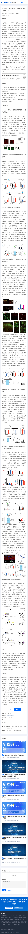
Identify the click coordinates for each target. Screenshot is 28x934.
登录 (22, 2)
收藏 (10, 709)
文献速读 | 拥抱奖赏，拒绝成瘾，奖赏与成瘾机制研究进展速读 (14, 727)
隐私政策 (8, 929)
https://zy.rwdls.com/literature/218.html (15, 722)
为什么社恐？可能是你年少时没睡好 (11, 730)
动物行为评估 (6, 15)
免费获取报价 (9, 907)
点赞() (17, 709)
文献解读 (17, 13)
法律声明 (13, 929)
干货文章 (10, 757)
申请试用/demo (18, 907)
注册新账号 (9, 890)
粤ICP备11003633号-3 (5, 932)
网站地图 (3, 929)
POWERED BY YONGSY (14, 932)
